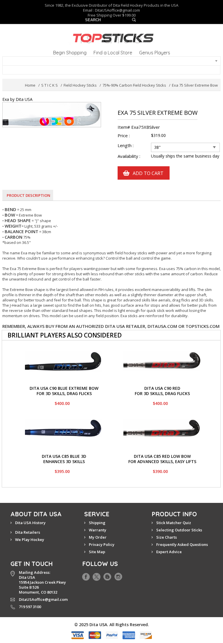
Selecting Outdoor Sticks (179, 530)
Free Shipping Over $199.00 (112, 15)
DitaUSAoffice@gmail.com (117, 10)
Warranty (97, 530)
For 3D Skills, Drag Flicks (64, 393)
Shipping (97, 522)
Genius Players (154, 53)
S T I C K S (49, 85)
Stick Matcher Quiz (173, 522)
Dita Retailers (27, 532)
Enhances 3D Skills (64, 461)
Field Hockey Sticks (80, 85)
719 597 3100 (30, 606)
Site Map (97, 551)
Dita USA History (30, 522)
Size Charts (166, 537)
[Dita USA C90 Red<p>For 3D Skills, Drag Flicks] (161, 353)
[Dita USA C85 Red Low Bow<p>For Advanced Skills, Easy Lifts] (161, 421)
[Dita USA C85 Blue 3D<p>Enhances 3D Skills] (63, 421)
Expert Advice (169, 551)
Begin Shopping (70, 53)
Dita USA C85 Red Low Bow (162, 456)
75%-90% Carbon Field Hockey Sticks (134, 85)
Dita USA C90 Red (162, 388)
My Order (98, 537)
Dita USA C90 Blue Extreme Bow (64, 388)
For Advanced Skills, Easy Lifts (162, 461)
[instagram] (118, 575)
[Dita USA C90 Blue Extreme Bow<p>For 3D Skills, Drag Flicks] (63, 353)
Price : (124, 135)
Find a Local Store (112, 53)
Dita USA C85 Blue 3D (64, 456)
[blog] (107, 575)
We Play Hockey (29, 539)
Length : (126, 145)
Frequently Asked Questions (182, 544)
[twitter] (96, 575)
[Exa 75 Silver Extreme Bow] (52, 105)
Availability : (129, 156)
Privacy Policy (101, 544)
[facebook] (86, 575)
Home (30, 85)
